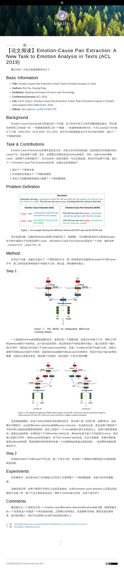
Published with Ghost (31, 563)
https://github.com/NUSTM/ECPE (39, 109)
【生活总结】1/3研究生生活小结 (26, 527)
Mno (41, 563)
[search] (62, 29)
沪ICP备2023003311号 (14, 563)
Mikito (62, 23)
